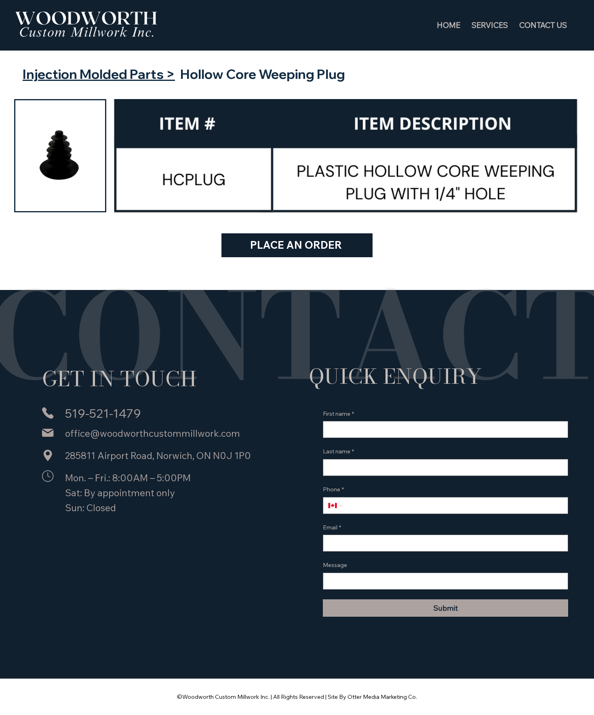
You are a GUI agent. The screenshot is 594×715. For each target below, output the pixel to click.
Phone (333, 489)
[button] (490, 25)
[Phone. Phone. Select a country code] (335, 505)
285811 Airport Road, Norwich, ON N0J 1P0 (158, 455)
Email (332, 527)
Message (335, 565)
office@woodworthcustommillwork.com (152, 433)
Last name (338, 451)
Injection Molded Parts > (99, 74)
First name (338, 413)
